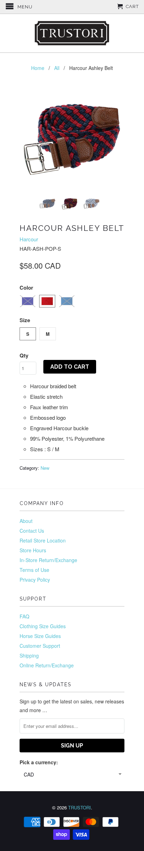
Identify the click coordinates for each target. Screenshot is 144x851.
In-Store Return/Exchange (48, 559)
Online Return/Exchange (47, 665)
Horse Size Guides (40, 635)
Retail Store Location (43, 540)
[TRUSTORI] (72, 33)
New (45, 467)
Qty (24, 355)
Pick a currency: (39, 762)
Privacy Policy (35, 579)
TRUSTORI (79, 807)
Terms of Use (34, 569)
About (26, 520)
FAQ (24, 616)
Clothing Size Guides (43, 626)
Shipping (29, 655)
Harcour (29, 239)
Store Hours (33, 550)
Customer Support (40, 645)
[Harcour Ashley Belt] (72, 137)
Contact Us (32, 530)
